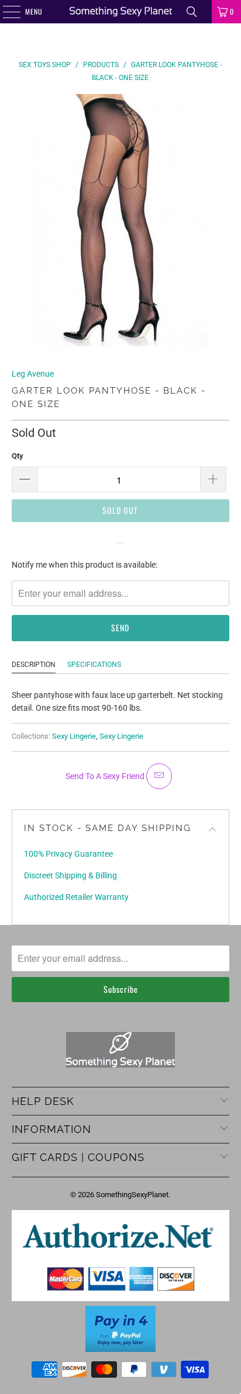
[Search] (192, 11)
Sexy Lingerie (74, 736)
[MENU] (5, 11)
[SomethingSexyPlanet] (120, 11)
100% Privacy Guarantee (68, 853)
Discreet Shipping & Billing (70, 875)
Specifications (94, 665)
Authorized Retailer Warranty (76, 897)
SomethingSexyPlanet (132, 1194)
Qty (17, 455)
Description (34, 665)
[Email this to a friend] (159, 776)
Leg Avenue (33, 373)
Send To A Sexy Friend (106, 776)
